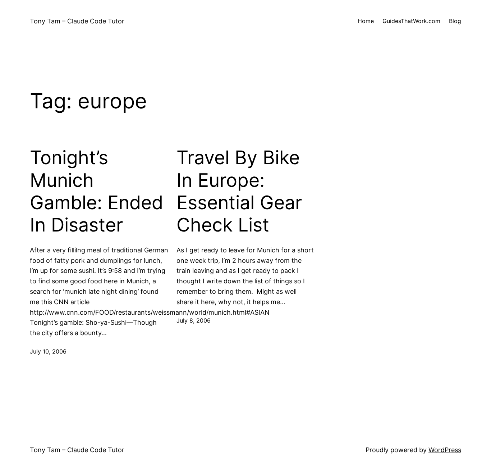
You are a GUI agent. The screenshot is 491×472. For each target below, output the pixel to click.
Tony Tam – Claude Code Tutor (77, 21)
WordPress (444, 450)
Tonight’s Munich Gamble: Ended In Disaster (96, 191)
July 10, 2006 (48, 351)
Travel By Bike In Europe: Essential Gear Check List (239, 191)
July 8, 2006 (193, 320)
